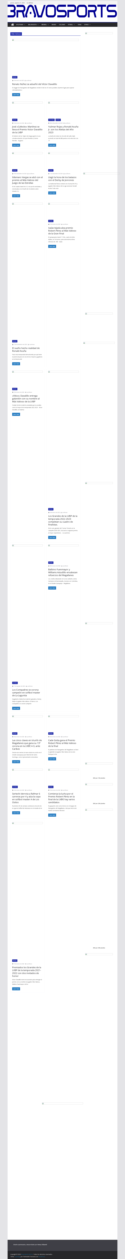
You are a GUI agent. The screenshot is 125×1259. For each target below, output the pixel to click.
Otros (86, 24)
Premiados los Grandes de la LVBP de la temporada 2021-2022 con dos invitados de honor (26, 971)
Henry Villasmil (42, 1244)
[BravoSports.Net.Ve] (62, 6)
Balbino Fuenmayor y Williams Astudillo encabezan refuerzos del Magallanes (63, 572)
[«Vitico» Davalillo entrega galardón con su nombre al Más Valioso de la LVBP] (27, 379)
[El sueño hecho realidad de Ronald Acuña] (27, 271)
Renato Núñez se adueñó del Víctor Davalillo (34, 84)
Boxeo (54, 24)
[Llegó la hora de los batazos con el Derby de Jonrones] (63, 160)
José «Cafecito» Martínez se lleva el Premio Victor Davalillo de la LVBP (27, 129)
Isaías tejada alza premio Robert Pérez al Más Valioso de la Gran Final (62, 230)
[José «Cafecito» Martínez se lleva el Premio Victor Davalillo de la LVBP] (27, 110)
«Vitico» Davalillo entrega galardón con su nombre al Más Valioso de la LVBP (26, 398)
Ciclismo (62, 24)
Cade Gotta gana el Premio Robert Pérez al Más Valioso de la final (62, 743)
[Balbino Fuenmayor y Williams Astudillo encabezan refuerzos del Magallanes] (63, 552)
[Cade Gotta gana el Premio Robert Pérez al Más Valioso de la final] (63, 723)
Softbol (15, 683)
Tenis (79, 24)
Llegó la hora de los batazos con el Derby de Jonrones (62, 179)
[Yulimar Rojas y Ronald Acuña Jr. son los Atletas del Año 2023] (63, 110)
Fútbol (70, 24)
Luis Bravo (28, 80)
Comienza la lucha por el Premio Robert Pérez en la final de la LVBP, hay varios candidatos (61, 798)
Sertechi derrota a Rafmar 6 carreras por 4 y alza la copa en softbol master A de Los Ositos (26, 798)
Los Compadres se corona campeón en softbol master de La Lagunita (26, 692)
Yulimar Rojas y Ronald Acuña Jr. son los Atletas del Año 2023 (63, 129)
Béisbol (44, 24)
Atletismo (19, 24)
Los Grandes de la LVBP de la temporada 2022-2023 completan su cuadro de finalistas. (62, 520)
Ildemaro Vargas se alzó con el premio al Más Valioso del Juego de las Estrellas (27, 180)
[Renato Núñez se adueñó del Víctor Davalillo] (45, 57)
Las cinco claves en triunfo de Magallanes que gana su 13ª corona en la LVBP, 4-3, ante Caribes (27, 744)
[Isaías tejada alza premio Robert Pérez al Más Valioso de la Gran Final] (63, 211)
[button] (24, 24)
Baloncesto (32, 24)
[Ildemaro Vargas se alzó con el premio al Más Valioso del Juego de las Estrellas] (27, 160)
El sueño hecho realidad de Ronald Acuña (26, 349)
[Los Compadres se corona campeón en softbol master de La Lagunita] (27, 613)
